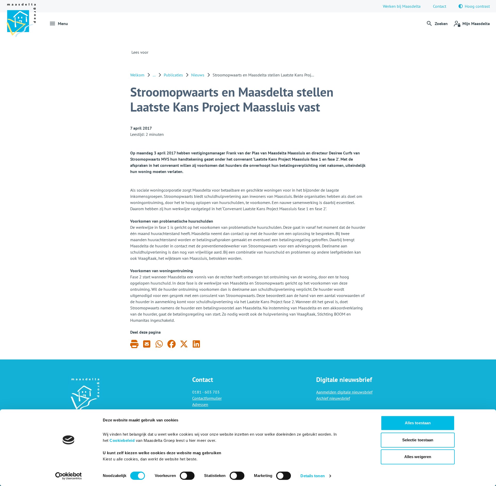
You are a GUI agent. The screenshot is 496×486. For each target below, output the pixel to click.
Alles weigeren (417, 456)
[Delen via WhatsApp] (159, 343)
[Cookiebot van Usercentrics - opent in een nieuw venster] (68, 476)
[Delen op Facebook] (171, 343)
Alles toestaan (418, 423)
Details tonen (312, 476)
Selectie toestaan (417, 440)
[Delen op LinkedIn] (196, 343)
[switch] (187, 476)
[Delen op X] (184, 343)
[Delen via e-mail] (147, 343)
